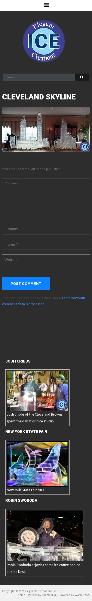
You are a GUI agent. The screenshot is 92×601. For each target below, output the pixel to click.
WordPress (82, 595)
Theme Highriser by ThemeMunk (36, 595)
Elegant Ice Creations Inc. (41, 591)
